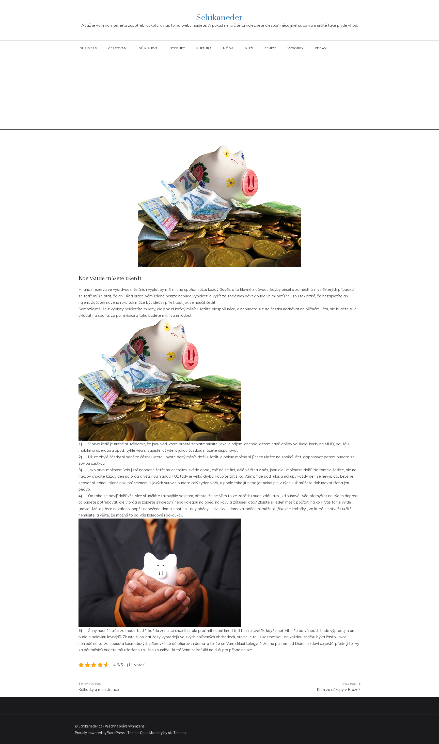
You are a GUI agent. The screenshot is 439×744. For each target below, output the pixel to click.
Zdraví (321, 48)
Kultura (204, 48)
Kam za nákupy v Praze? (338, 689)
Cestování (118, 48)
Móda (228, 48)
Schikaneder (219, 18)
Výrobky (296, 48)
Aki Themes (177, 732)
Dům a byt (148, 48)
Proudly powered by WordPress (100, 732)
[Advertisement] (219, 94)
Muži (249, 48)
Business (88, 48)
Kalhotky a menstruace (99, 689)
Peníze (270, 48)
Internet (177, 48)
